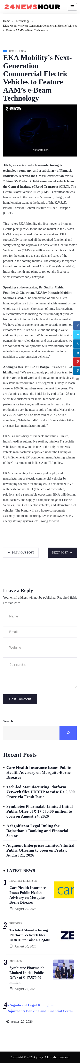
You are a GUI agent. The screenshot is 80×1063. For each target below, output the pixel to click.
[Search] (68, 733)
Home (6, 21)
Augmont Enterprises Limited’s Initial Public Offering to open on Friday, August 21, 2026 (40, 850)
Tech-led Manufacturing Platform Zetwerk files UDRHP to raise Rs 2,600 (29, 935)
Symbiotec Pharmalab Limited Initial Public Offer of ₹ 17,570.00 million (27, 975)
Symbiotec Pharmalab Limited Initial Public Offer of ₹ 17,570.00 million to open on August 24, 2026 (39, 811)
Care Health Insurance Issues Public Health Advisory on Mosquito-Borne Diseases (38, 772)
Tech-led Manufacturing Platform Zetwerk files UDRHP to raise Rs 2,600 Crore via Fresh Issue (40, 792)
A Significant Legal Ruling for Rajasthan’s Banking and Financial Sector (37, 831)
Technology (22, 21)
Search (8, 721)
